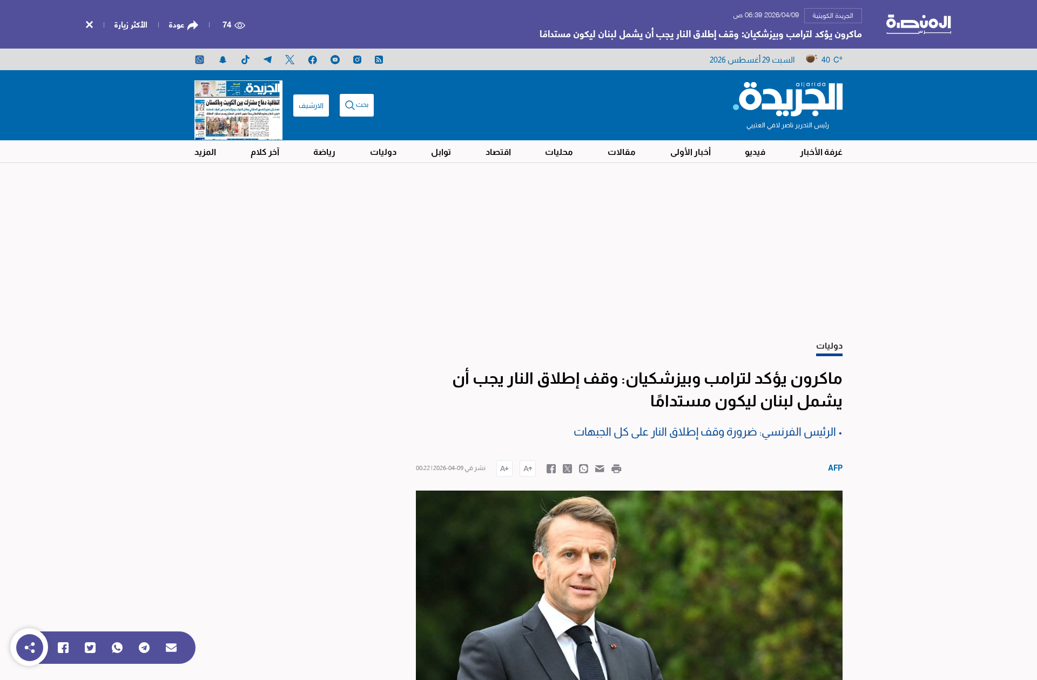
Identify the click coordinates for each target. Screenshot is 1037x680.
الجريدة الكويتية (833, 14)
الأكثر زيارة (131, 23)
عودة (176, 24)
